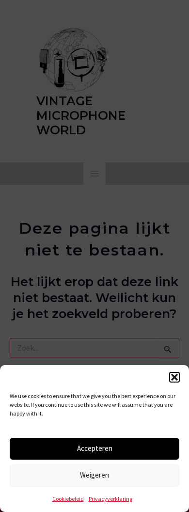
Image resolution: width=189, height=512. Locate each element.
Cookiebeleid (68, 498)
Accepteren (94, 448)
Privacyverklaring (110, 498)
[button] (174, 377)
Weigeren (94, 475)
